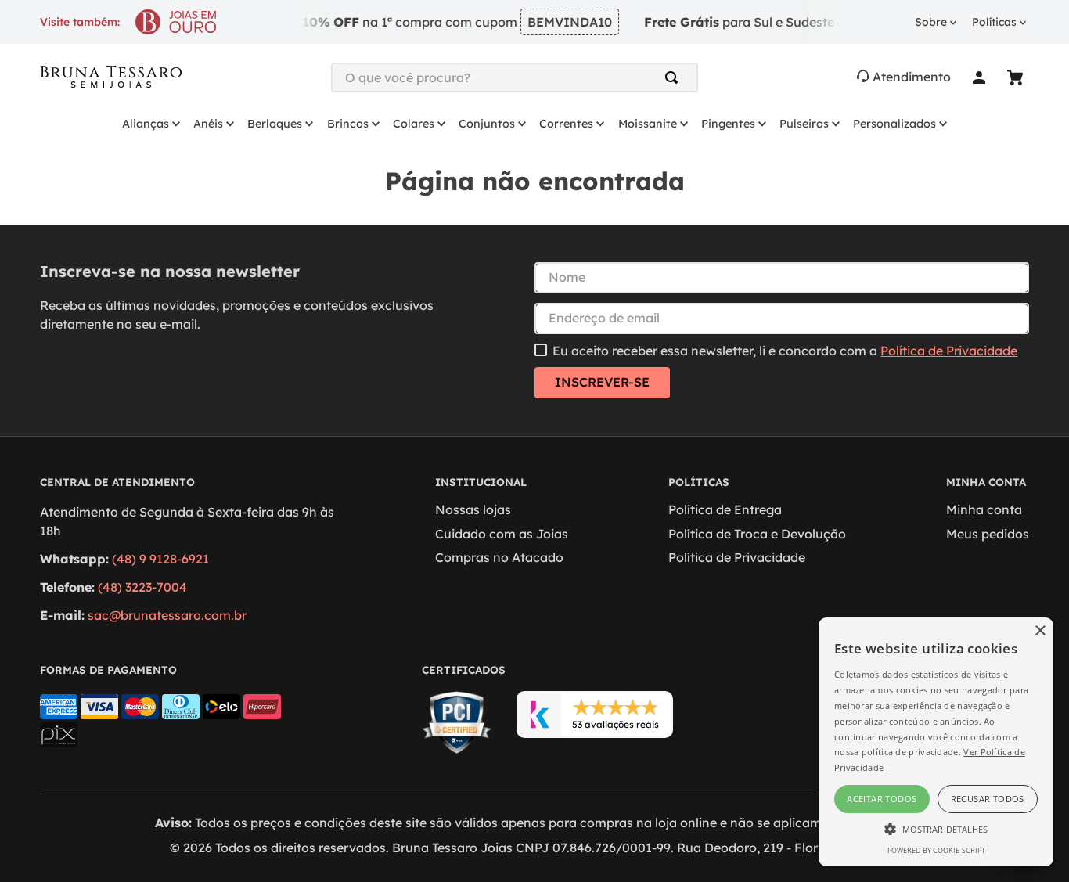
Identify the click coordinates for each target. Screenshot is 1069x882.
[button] (936, 828)
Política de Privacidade (948, 350)
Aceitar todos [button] (881, 799)
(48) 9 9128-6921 (160, 559)
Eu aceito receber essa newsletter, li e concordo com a (784, 351)
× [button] (1040, 631)
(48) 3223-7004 (142, 587)
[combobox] (515, 77)
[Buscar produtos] (674, 77)
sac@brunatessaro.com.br (167, 615)
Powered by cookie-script (936, 850)
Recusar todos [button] (987, 799)
